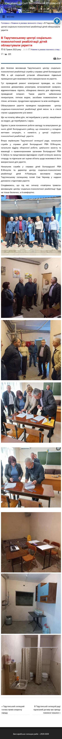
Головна (5, 23)
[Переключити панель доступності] (56, 21)
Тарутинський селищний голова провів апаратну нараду (13, 709)
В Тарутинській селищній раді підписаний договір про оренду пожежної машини (46, 709)
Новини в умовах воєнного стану (26, 23)
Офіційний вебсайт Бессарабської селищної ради (32, 5)
